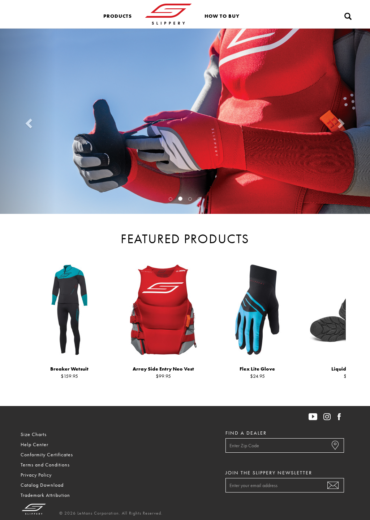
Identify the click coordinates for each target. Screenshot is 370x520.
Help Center (34, 444)
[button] (117, 14)
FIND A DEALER (246, 433)
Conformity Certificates (47, 454)
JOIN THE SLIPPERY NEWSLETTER (268, 472)
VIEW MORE (182, 151)
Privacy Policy (36, 475)
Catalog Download (42, 485)
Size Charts (34, 434)
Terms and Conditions (45, 464)
